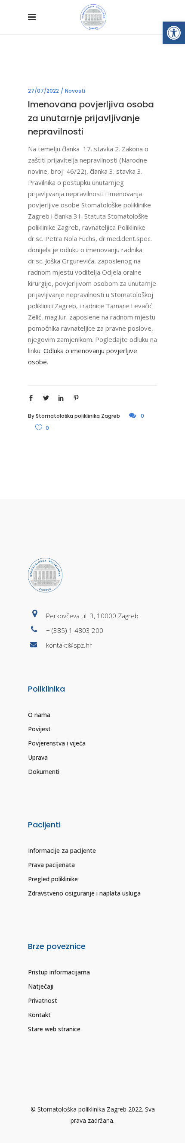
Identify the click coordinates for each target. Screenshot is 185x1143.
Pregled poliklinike (53, 879)
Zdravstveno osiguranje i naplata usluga (84, 893)
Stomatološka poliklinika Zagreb (78, 416)
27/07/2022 (43, 90)
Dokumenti (43, 771)
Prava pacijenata (51, 865)
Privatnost (42, 1000)
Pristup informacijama (59, 972)
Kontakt (39, 1015)
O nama (39, 715)
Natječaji (40, 986)
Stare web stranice (54, 1029)
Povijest (39, 729)
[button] (174, 33)
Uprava (38, 757)
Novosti (75, 90)
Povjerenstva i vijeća (57, 743)
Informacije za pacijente (62, 850)
